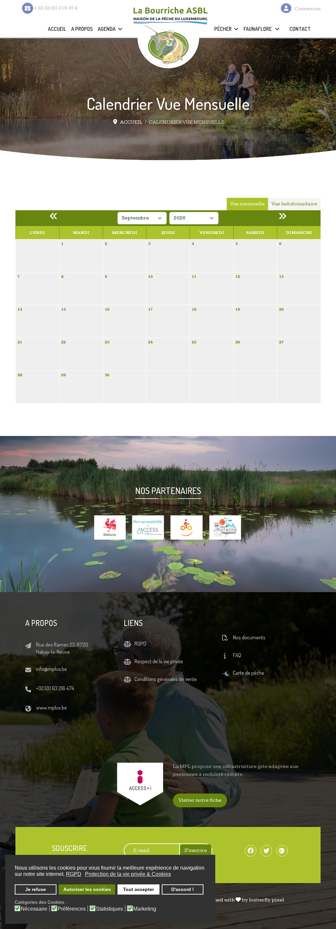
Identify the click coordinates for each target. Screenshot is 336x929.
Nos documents (249, 650)
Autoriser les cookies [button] (87, 889)
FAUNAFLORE (258, 29)
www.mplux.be (51, 720)
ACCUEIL (57, 29)
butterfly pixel (266, 912)
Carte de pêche (248, 685)
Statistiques (109, 909)
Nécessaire (34, 909)
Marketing (144, 909)
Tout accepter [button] (138, 889)
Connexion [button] (308, 9)
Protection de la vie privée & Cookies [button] (128, 874)
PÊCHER (223, 29)
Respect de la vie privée (159, 674)
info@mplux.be (51, 681)
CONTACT (300, 29)
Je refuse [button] (35, 889)
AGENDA (107, 29)
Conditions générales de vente (166, 691)
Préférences (71, 909)
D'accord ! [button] (182, 889)
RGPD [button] (73, 874)
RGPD (140, 656)
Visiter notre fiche (199, 813)
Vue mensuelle (247, 204)
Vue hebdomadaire (294, 204)
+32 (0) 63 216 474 (55, 700)
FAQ (237, 667)
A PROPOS (82, 29)
